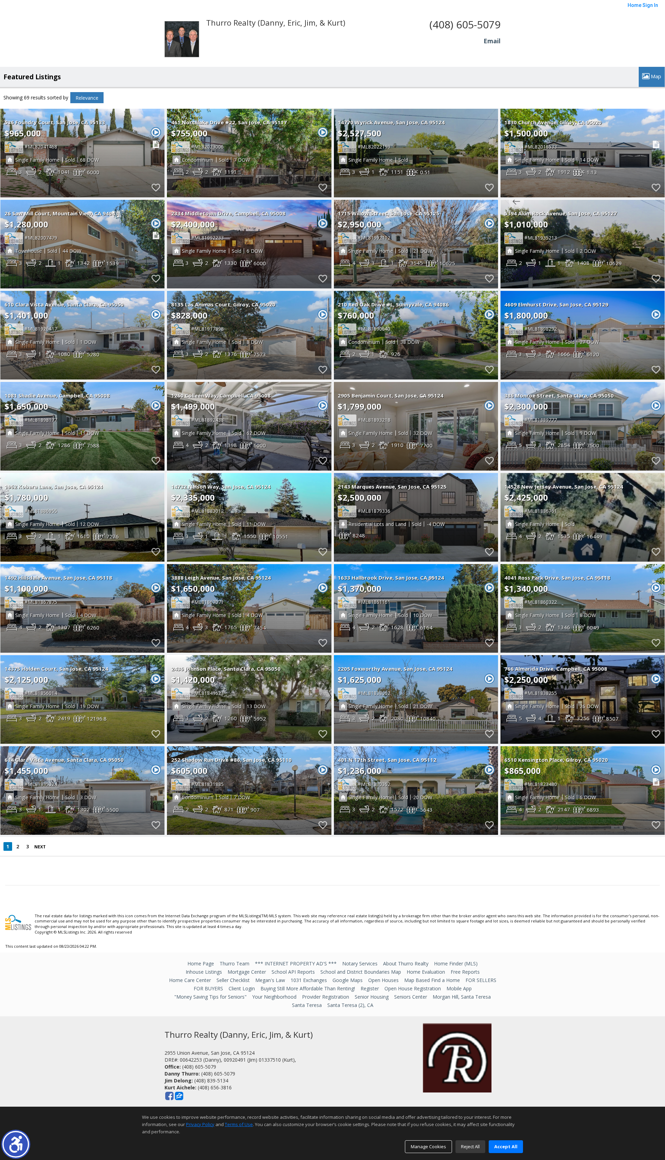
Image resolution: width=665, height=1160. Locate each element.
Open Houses (383, 980)
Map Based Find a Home (432, 980)
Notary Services (360, 963)
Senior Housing (372, 996)
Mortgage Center (247, 972)
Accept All (505, 1146)
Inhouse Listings (204, 972)
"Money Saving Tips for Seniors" (210, 996)
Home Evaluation (426, 972)
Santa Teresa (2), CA (350, 1005)
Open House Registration (412, 988)
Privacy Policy (200, 1124)
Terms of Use (239, 1124)
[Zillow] (179, 1096)
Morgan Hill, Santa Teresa (462, 996)
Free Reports (465, 972)
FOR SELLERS (481, 980)
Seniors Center (410, 996)
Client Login (242, 988)
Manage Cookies (428, 1146)
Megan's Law (270, 980)
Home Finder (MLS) (456, 963)
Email (492, 41)
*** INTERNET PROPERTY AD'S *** (296, 963)
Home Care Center (190, 980)
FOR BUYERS (208, 988)
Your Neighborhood (274, 996)
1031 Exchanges (309, 980)
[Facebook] (169, 1096)
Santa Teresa (307, 1005)
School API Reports (293, 972)
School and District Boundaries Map (360, 972)
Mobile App (459, 988)
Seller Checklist (233, 980)
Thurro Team (234, 963)
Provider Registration (325, 996)
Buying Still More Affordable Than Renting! (307, 988)
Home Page (200, 963)
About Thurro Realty (405, 963)
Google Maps (347, 980)
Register (370, 988)
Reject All (470, 1146)
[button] (15, 1144)
